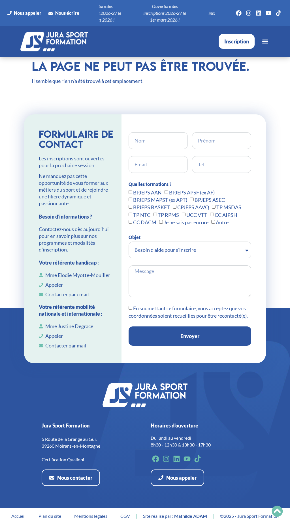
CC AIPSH (226, 215)
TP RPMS (168, 215)
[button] (265, 41)
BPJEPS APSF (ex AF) (192, 192)
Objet (134, 237)
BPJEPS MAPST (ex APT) (160, 200)
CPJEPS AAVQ (193, 207)
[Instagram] (248, 13)
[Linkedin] (258, 13)
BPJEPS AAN (147, 192)
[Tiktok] (278, 13)
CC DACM (144, 222)
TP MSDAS (228, 207)
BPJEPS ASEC (210, 200)
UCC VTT (196, 215)
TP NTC (141, 215)
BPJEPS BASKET (151, 207)
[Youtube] (268, 13)
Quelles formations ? (150, 184)
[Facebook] (238, 13)
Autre (222, 222)
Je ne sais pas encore (186, 222)
